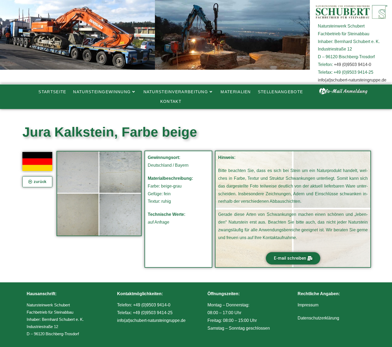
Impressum (308, 305)
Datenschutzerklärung (318, 318)
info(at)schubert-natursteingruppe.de (352, 80)
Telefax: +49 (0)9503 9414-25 (145, 312)
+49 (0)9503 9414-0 (352, 64)
